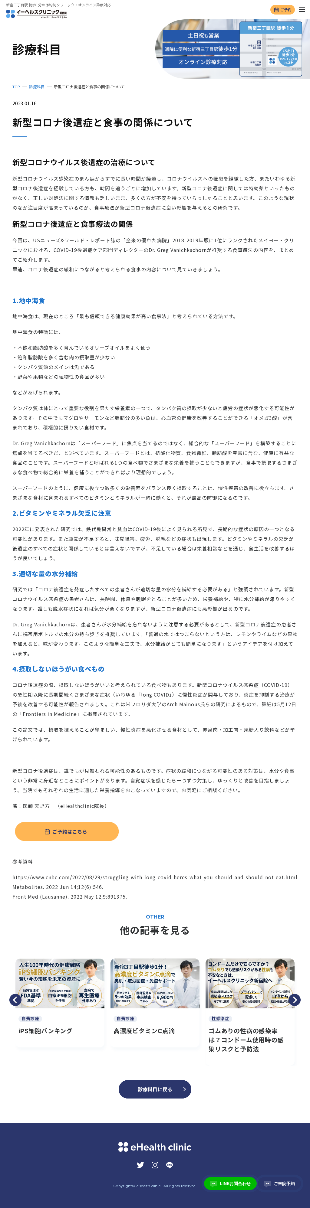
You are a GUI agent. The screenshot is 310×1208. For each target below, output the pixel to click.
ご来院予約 (280, 1183)
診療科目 (37, 87)
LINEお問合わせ (231, 1183)
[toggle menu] (302, 9)
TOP (16, 87)
